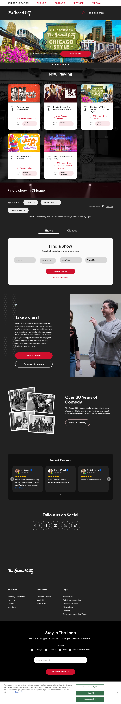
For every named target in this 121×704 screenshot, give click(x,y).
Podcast (11, 600)
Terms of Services (70, 603)
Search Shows (60, 271)
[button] (12, 479)
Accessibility (68, 596)
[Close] (117, 692)
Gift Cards (41, 603)
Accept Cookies (90, 699)
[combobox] (14, 265)
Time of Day (16, 210)
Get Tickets (75, 54)
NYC (65, 649)
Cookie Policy (20, 692)
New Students (34, 355)
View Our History (77, 422)
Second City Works (81, 649)
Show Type (49, 202)
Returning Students (34, 364)
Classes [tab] (72, 230)
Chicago (39, 649)
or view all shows (60, 277)
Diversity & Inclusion (16, 596)
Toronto (52, 649)
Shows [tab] (48, 230)
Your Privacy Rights (90, 687)
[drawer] (108, 13)
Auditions (12, 607)
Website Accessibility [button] (72, 600)
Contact (66, 610)
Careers (11, 603)
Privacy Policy (68, 607)
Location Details (44, 596)
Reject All (90, 693)
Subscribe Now (59, 672)
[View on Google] (17, 471)
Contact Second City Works (75, 614)
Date (29, 202)
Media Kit (41, 600)
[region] (60, 693)
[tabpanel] (60, 261)
